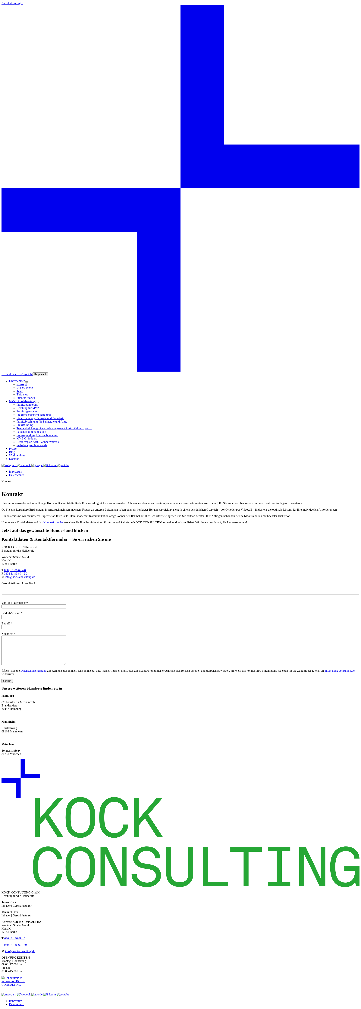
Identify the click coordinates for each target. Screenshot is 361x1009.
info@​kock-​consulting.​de (20, 577)
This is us (22, 394)
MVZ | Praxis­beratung (22, 401)
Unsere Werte (25, 387)
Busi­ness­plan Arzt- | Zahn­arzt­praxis (38, 441)
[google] (37, 465)
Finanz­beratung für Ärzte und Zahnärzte (40, 418)
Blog (12, 452)
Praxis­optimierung (27, 404)
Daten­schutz (16, 475)
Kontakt (14, 458)
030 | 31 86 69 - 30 (15, 944)
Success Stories (26, 397)
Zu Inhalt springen (12, 3)
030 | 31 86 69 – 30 (15, 573)
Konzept (22, 384)
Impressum (15, 471)
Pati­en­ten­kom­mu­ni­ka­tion (31, 431)
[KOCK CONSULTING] (180, 370)
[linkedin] (50, 465)
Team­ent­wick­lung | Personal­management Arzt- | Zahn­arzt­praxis (54, 428)
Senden (7, 680)
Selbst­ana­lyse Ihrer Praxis (32, 445)
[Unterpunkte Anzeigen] (26, 381)
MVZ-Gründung (26, 438)
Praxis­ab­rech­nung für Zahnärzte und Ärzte (42, 421)
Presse (13, 448)
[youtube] (63, 465)
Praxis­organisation (27, 411)
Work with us (17, 455)
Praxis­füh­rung (25, 425)
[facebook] (24, 465)
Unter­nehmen (17, 380)
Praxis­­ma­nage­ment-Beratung (34, 414)
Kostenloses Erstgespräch (17, 374)
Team (20, 391)
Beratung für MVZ (28, 408)
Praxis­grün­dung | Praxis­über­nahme (37, 435)
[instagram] (9, 465)
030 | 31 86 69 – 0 (15, 570)
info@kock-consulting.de (20, 951)
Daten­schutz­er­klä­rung (33, 670)
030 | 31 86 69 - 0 (14, 938)
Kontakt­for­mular (53, 522)
